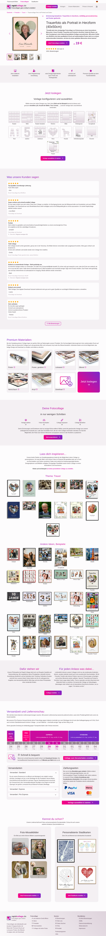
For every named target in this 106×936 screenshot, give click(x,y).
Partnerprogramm (60, 931)
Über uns (59, 921)
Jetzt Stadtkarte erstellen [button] (76, 895)
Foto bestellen (37, 926)
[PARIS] (92, 132)
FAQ (58, 926)
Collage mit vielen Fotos (40, 928)
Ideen (35, 921)
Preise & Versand (87, 6)
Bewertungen (61, 918)
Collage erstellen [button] (51, 693)
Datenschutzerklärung (85, 923)
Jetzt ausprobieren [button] (52, 437)
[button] (10, 57)
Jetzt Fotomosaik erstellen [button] (28, 895)
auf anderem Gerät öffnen (40, 918)
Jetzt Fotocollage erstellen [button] (56, 43)
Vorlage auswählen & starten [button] (52, 158)
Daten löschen (61, 923)
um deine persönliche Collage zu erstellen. (60, 468)
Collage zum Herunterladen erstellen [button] (79, 758)
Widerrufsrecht (83, 926)
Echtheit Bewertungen (85, 918)
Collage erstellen (52, 6)
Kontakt (59, 928)
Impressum (82, 928)
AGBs (80, 921)
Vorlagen (62, 6)
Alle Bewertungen (53, 323)
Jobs (56, 934)
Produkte (36, 923)
